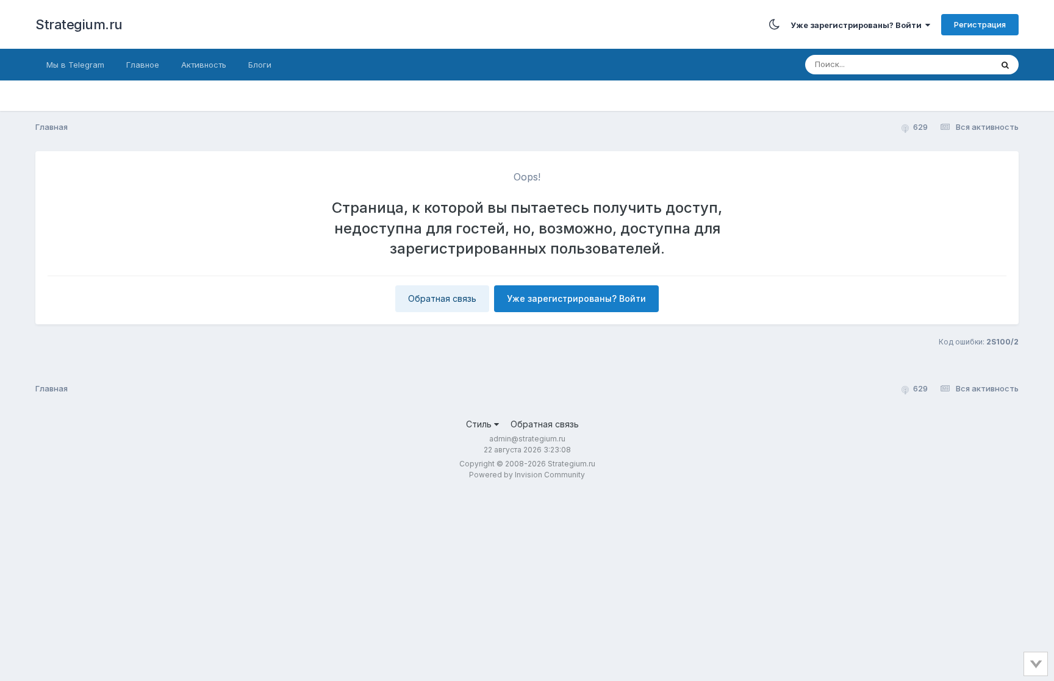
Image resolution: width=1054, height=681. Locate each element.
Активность (203, 65)
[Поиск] (1005, 64)
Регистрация (980, 24)
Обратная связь (442, 298)
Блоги (259, 65)
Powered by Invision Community (527, 474)
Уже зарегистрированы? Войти (857, 25)
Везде (964, 64)
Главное (142, 65)
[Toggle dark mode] (774, 24)
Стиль (480, 424)
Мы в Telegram (75, 65)
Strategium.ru (79, 24)
